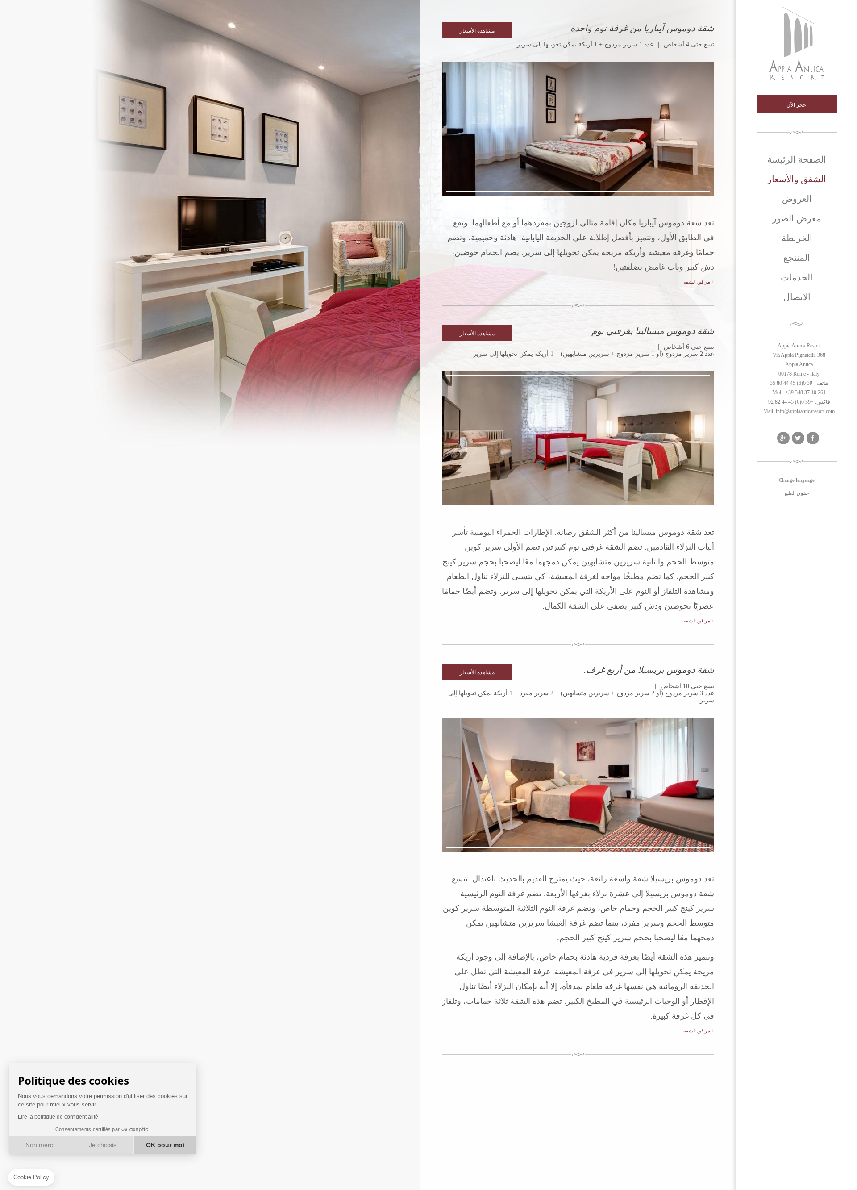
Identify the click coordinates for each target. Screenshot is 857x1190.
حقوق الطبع (797, 493)
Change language (797, 480)
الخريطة (797, 238)
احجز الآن (796, 104)
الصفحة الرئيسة (796, 159)
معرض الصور (796, 218)
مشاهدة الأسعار (477, 30)
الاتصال (797, 297)
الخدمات (797, 277)
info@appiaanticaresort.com (805, 411)
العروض (797, 198)
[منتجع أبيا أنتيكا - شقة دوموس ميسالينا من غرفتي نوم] (578, 438)
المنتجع (796, 257)
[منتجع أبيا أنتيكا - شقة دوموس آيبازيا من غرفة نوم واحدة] (578, 129)
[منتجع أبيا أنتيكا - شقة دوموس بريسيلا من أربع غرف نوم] (578, 785)
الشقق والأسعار (796, 179)
